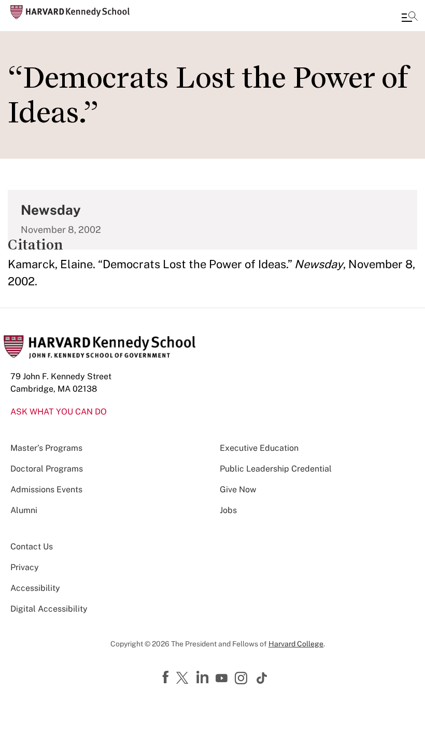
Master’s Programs (46, 448)
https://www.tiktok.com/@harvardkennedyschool (262, 678)
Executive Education (259, 448)
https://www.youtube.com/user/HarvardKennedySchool (223, 678)
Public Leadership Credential (276, 469)
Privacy (24, 567)
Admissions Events (46, 489)
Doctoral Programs (46, 469)
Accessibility (35, 588)
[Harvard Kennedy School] (70, 12)
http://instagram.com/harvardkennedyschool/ (242, 679)
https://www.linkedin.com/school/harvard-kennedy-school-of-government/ (203, 677)
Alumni (23, 510)
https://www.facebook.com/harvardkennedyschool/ (167, 677)
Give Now (238, 489)
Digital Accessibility (49, 609)
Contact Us (31, 546)
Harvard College (295, 644)
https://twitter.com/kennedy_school (184, 678)
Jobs (228, 510)
